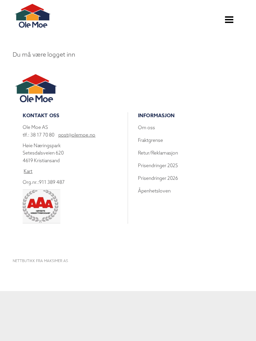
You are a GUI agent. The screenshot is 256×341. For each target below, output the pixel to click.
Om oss (146, 128)
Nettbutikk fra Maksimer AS (40, 260)
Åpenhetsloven (154, 191)
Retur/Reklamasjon (158, 153)
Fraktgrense (150, 140)
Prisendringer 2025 (158, 166)
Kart (28, 171)
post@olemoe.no (76, 135)
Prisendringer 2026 (158, 178)
